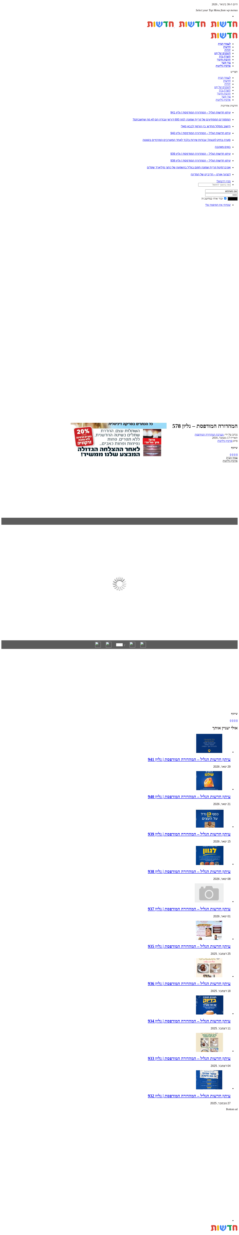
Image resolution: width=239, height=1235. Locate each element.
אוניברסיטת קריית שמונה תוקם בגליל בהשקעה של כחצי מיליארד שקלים (189, 167)
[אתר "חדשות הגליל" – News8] (174, 26)
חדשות (227, 46)
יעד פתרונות (7, 1233)
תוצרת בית (225, 56)
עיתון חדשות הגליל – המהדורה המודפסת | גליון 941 (200, 112)
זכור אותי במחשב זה (212, 198)
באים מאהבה (223, 146)
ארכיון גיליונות (223, 65)
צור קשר (226, 62)
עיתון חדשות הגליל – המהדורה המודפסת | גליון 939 (200, 153)
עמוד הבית (232, 457)
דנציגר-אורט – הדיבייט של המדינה (211, 174)
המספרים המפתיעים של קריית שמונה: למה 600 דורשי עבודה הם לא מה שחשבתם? (182, 119)
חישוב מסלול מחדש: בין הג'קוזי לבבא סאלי (206, 126)
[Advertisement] (227, 261)
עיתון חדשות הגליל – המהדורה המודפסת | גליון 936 (189, 983)
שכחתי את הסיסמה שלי (218, 204)
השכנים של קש (222, 53)
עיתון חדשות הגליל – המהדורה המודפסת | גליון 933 (189, 1058)
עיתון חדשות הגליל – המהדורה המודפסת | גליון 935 (189, 946)
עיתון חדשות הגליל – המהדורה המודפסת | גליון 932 (189, 1096)
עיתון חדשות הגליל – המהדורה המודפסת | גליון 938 (200, 160)
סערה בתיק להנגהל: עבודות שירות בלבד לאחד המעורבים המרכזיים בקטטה (187, 139)
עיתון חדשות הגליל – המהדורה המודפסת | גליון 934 (189, 1021)
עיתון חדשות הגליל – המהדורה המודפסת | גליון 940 (200, 133)
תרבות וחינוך (224, 59)
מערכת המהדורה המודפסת (209, 434)
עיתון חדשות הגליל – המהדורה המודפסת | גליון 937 (189, 909)
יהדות (227, 50)
